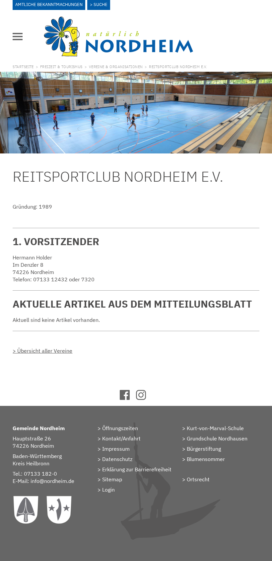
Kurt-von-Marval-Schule (215, 428)
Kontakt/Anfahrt (121, 438)
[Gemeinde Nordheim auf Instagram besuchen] (144, 398)
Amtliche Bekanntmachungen (49, 4)
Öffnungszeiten (120, 428)
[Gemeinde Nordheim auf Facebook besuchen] (128, 398)
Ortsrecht (198, 479)
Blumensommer (206, 459)
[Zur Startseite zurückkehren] (118, 20)
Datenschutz (117, 459)
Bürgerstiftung (204, 448)
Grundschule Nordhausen (217, 438)
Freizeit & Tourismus (61, 66)
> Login (106, 489)
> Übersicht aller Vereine (42, 350)
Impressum (116, 448)
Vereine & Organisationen (116, 66)
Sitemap (112, 479)
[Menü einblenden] (18, 36)
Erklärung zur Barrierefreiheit (136, 469)
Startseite (23, 66)
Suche (100, 4)
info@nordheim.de (52, 481)
